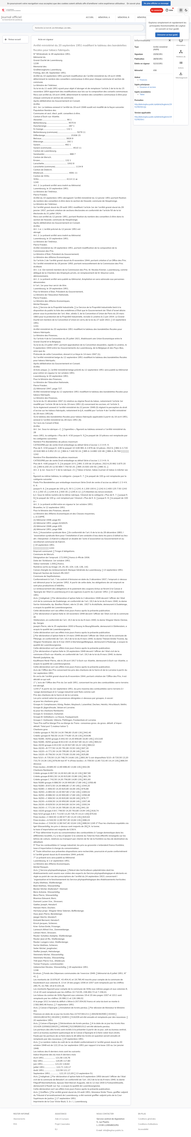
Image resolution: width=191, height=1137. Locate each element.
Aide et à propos (62, 1119)
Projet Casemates (62, 1124)
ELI (56, 1129)
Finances (143, 80)
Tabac (142, 94)
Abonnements (19, 1119)
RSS (15, 1124)
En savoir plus (133, 3)
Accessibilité (143, 1129)
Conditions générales (147, 1119)
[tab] (180, 42)
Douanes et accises (148, 87)
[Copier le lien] (147, 100)
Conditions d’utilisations (148, 1124)
